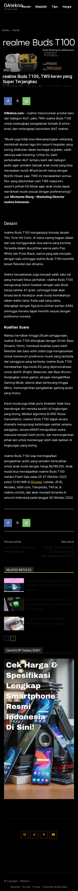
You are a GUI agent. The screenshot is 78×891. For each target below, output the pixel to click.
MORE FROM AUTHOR (50, 570)
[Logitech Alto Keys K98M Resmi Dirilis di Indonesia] (14, 624)
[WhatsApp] (26, 101)
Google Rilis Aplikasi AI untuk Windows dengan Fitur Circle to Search (49, 585)
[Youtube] (53, 835)
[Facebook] (8, 101)
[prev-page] (6, 638)
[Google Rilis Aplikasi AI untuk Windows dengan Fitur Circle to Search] (14, 585)
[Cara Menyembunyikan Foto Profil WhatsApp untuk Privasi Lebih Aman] (14, 604)
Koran (16, 30)
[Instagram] (25, 835)
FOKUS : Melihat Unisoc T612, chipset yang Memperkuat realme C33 (58, 552)
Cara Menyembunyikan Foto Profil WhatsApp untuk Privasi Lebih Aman (48, 604)
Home (5, 30)
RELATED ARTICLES (18, 570)
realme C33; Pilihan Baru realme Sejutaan (20, 549)
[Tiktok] (34, 835)
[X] (17, 101)
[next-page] (12, 638)
